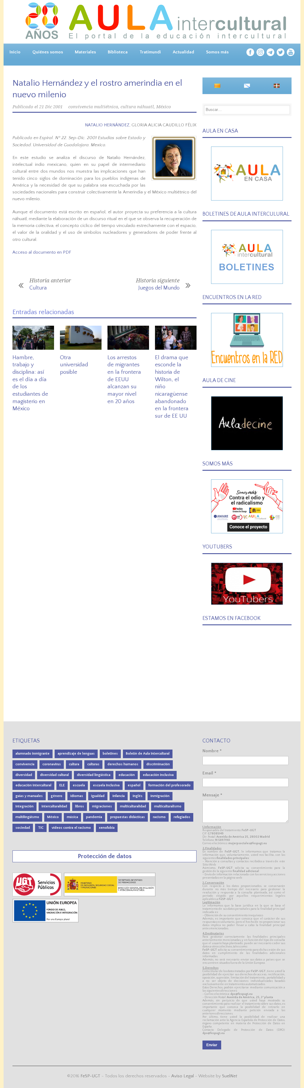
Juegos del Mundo (159, 288)
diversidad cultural (54, 775)
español (134, 785)
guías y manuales (29, 796)
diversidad (23, 775)
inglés (137, 796)
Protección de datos (105, 856)
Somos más (217, 52)
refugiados (182, 817)
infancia (119, 796)
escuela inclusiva (106, 785)
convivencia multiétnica (93, 106)
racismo (159, 817)
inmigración (160, 796)
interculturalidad (54, 806)
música (72, 817)
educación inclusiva (158, 775)
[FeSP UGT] (37, 895)
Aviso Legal (182, 1076)
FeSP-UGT (90, 1076)
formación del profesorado (169, 785)
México (163, 106)
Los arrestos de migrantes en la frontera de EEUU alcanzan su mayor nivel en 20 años (124, 379)
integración (24, 806)
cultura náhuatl (137, 106)
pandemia (94, 817)
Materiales (85, 52)
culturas (93, 764)
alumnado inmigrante (32, 753)
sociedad (22, 828)
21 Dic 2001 (51, 106)
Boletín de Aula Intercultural (148, 753)
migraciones (102, 806)
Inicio (15, 52)
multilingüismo (27, 817)
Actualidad (183, 52)
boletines (110, 753)
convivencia (24, 764)
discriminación (158, 764)
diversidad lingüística (93, 775)
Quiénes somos (47, 52)
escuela (79, 785)
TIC (41, 828)
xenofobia (107, 828)
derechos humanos (122, 764)
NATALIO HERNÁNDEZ (107, 125)
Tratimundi (150, 52)
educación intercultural (33, 785)
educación (126, 775)
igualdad (97, 796)
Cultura (38, 288)
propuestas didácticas (127, 817)
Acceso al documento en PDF (41, 252)
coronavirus (51, 764)
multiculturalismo (167, 806)
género (56, 796)
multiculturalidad (133, 806)
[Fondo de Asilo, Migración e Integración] (45, 921)
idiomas (76, 796)
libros (79, 806)
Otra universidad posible (74, 364)
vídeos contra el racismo (71, 828)
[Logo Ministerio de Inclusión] (110, 895)
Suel (229, 1076)
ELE (62, 785)
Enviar (211, 1045)
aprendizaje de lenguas (76, 753)
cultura (74, 764)
